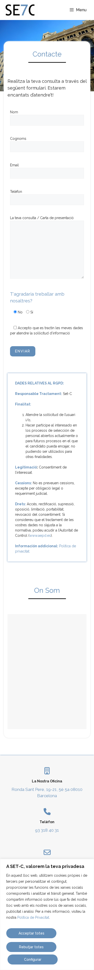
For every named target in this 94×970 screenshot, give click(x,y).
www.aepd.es (40, 536)
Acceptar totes (31, 933)
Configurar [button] (32, 959)
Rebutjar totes (31, 947)
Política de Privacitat (33, 917)
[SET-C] (20, 10)
